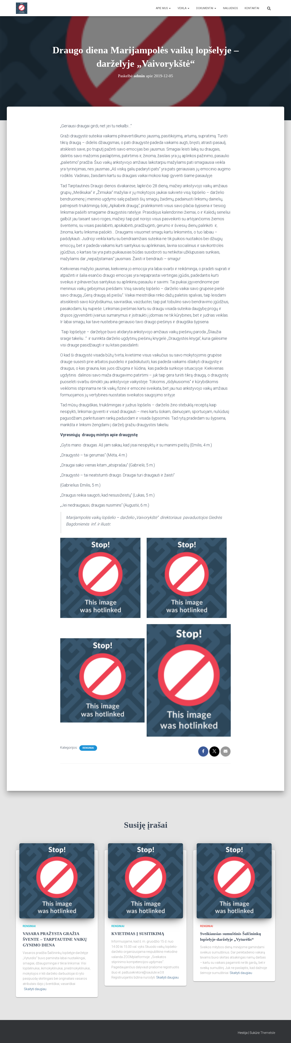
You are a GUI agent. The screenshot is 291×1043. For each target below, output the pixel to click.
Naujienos (230, 8)
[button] (169, 8)
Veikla (182, 8)
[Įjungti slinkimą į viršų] (282, 1034)
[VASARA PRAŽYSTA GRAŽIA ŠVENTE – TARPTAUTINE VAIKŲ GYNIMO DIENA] (56, 880)
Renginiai (88, 748)
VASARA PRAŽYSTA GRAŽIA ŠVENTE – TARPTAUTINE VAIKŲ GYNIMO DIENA (55, 939)
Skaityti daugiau (35, 989)
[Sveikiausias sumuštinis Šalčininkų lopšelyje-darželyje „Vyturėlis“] (234, 880)
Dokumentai (205, 8)
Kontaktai (252, 8)
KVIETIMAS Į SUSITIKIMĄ (137, 933)
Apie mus (162, 8)
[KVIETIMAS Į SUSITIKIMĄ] (145, 880)
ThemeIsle (267, 1033)
